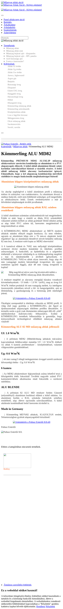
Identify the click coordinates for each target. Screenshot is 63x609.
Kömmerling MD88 (13, 514)
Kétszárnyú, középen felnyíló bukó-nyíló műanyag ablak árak (27, 537)
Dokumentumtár (14, 506)
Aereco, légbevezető (16, 75)
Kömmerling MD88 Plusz (15, 491)
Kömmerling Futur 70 (13, 501)
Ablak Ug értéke (14, 69)
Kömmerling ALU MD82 (15, 493)
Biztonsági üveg (14, 85)
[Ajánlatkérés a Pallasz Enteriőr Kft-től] (31, 298)
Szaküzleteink (10, 30)
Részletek (50, 606)
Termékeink (9, 45)
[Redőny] (17, 460)
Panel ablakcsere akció (14, 19)
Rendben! (40, 606)
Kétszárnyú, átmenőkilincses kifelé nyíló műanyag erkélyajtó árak (28, 558)
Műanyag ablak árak (14, 51)
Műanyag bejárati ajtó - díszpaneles (20, 53)
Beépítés (8, 22)
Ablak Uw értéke (15, 72)
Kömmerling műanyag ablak (19, 106)
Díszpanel (12, 88)
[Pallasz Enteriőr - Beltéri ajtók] (16, 144)
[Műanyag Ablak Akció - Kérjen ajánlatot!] (21, 5)
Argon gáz (12, 78)
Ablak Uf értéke (14, 66)
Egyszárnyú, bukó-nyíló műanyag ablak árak (21, 532)
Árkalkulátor (9, 25)
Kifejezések (9, 64)
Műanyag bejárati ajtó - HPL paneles (21, 56)
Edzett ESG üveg (15, 91)
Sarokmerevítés (14, 124)
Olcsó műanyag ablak (16, 121)
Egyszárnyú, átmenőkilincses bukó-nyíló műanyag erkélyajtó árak (29, 548)
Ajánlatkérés (9, 27)
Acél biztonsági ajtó (14, 59)
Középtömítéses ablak (16, 112)
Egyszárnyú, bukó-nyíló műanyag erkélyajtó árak (23, 542)
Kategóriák (6, 146)
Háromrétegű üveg (15, 97)
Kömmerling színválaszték (18, 109)
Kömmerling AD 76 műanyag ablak (18, 488)
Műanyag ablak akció (16, 512)
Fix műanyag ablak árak (14, 529)
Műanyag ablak (12, 48)
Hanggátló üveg (14, 94)
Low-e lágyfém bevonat (17, 115)
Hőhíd (10, 100)
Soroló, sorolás (14, 127)
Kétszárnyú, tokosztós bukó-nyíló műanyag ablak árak (25, 540)
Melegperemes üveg (16, 118)
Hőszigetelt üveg (14, 103)
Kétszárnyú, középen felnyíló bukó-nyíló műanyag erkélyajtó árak (29, 545)
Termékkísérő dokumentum (18, 519)
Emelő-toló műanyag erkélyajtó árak (18, 563)
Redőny (7, 469)
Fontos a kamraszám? (15, 61)
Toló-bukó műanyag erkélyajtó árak (18, 561)
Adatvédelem (10, 32)
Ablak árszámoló (14, 504)
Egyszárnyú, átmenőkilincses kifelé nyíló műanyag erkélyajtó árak (29, 550)
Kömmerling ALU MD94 (15, 496)
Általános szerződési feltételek (18, 585)
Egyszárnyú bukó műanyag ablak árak (19, 534)
